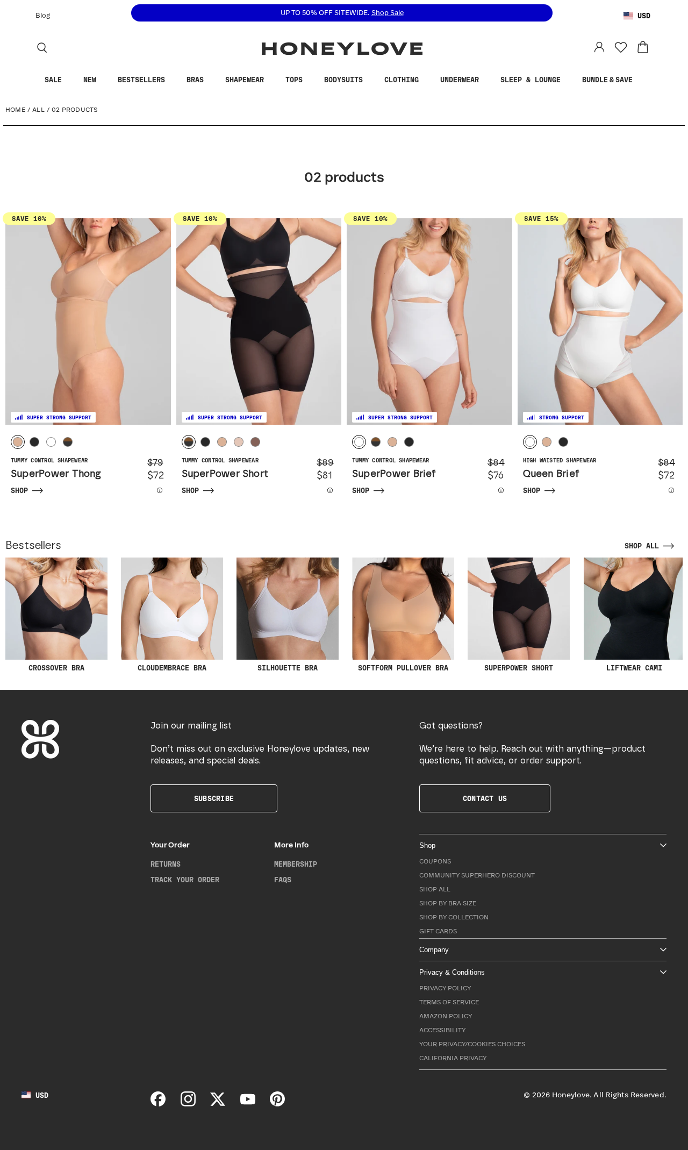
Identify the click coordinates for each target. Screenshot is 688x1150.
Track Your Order (184, 880)
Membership (295, 864)
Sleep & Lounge (530, 80)
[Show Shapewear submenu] (272, 80)
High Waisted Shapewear (560, 460)
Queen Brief (551, 474)
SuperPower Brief (394, 474)
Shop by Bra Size (447, 903)
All (38, 110)
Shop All (434, 889)
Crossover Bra (56, 668)
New (89, 80)
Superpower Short (518, 668)
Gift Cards (438, 931)
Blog (42, 15)
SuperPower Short (225, 474)
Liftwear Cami (634, 668)
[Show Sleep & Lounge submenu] (568, 80)
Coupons (435, 862)
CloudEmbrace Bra (172, 668)
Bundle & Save (607, 80)
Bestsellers (141, 80)
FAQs (282, 880)
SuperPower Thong (56, 474)
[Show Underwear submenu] (487, 80)
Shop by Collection (454, 917)
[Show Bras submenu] (211, 80)
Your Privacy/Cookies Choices (472, 1044)
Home (15, 110)
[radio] (18, 442)
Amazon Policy (445, 1016)
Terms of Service (449, 1002)
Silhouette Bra (287, 668)
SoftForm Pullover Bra (403, 668)
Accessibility (442, 1030)
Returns (165, 864)
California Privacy (452, 1058)
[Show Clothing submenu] (426, 80)
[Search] (42, 47)
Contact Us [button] (485, 799)
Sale (53, 80)
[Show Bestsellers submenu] (173, 80)
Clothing (401, 80)
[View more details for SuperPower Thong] (153, 490)
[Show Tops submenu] (310, 80)
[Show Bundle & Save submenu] (640, 80)
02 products (75, 110)
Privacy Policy (445, 988)
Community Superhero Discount (477, 875)
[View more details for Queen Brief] (664, 490)
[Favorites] (621, 47)
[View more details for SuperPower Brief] (494, 490)
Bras (195, 80)
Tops (294, 80)
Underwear (459, 80)
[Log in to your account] (599, 47)
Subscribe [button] (214, 799)
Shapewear (244, 80)
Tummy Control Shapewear (49, 460)
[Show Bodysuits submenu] (371, 80)
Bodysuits (343, 80)
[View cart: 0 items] (643, 47)
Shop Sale (387, 13)
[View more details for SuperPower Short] (323, 490)
